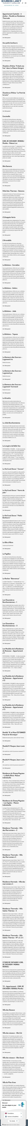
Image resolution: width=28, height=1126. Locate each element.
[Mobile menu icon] (26, 3)
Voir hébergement (6, 37)
